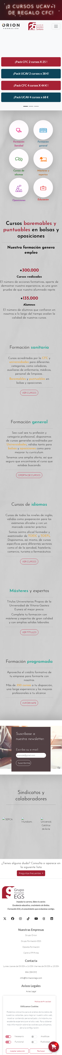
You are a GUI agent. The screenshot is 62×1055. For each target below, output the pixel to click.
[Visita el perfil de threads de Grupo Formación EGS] (44, 919)
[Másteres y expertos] (43, 159)
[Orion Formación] (11, 26)
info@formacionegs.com (31, 978)
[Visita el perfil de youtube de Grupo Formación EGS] (36, 919)
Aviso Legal (31, 991)
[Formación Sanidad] (19, 130)
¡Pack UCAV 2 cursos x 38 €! (31, 73)
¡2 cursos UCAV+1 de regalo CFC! (31, 10)
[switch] (34, 1036)
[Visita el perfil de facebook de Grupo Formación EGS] (13, 919)
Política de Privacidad (43, 1001)
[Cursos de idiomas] (19, 159)
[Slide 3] (36, 106)
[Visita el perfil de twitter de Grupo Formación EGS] (5, 919)
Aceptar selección (17, 1051)
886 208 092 (31, 972)
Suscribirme (24, 762)
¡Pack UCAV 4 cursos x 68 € (31, 97)
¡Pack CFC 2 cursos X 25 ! (31, 61)
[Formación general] (43, 130)
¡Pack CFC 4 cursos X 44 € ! (31, 85)
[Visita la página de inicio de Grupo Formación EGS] (13, 892)
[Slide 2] (31, 106)
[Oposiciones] (19, 187)
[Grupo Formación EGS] (36, 26)
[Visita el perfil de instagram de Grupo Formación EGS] (20, 919)
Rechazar (41, 1051)
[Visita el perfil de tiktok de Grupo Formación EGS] (28, 919)
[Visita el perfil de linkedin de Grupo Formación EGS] (52, 919)
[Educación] (43, 187)
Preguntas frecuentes (30, 873)
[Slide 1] (25, 106)
